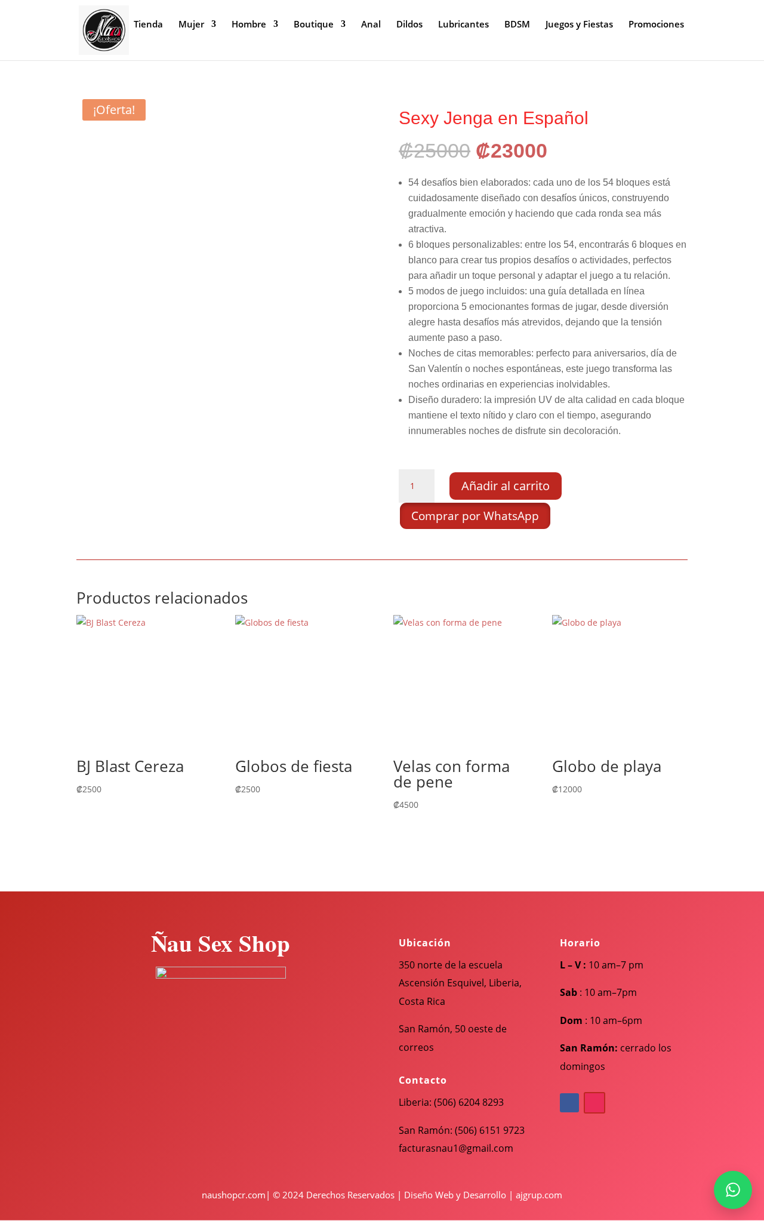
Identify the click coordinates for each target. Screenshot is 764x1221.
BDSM (517, 25)
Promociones (656, 25)
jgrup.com (541, 1195)
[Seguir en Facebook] (569, 1102)
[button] (474, 514)
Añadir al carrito (505, 486)
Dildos (409, 25)
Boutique (314, 25)
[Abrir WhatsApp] (733, 1190)
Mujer (191, 25)
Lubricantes (463, 25)
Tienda (148, 25)
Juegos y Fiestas (579, 25)
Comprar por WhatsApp (475, 516)
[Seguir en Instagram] (594, 1103)
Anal (371, 25)
